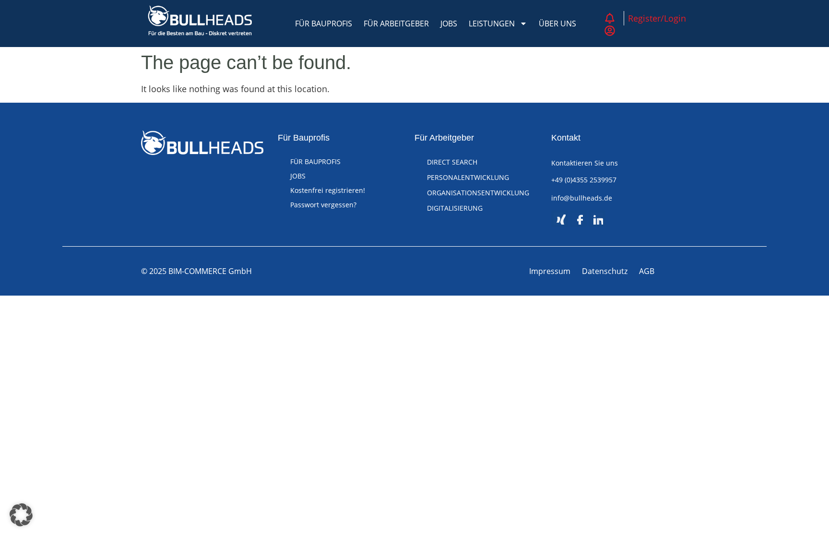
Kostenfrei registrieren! (327, 190)
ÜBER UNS (557, 23)
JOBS (448, 23)
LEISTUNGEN (492, 23)
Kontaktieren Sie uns (584, 162)
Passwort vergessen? (323, 204)
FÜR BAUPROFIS (323, 23)
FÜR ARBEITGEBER (396, 23)
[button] (21, 515)
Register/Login (657, 18)
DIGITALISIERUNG (455, 208)
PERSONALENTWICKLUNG (468, 177)
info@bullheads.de (581, 197)
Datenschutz (605, 271)
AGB (646, 271)
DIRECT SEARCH (452, 162)
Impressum (549, 271)
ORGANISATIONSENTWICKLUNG (478, 192)
